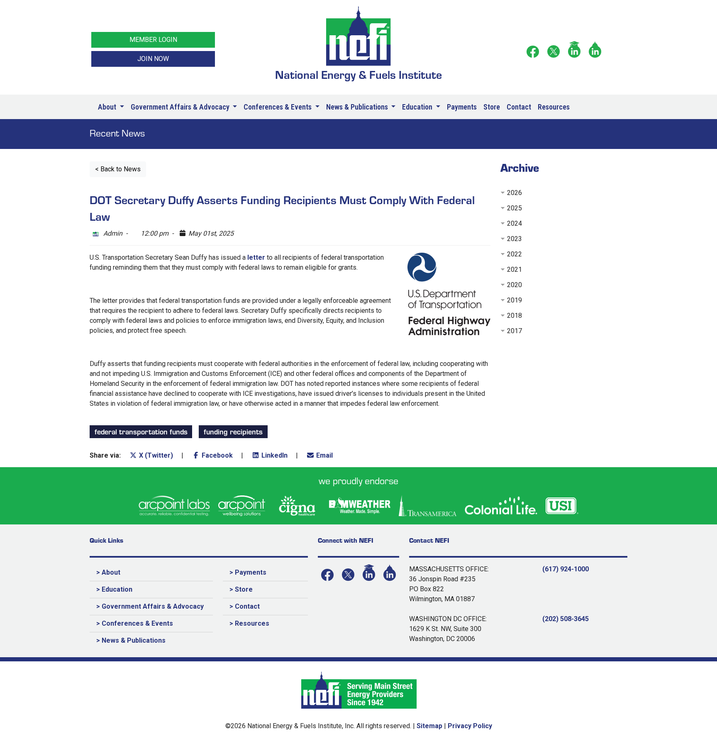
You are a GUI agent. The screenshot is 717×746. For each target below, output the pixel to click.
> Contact (244, 606)
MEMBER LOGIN (153, 40)
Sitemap (429, 726)
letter (256, 257)
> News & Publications (131, 640)
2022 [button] (514, 254)
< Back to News (118, 169)
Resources (554, 106)
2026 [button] (514, 193)
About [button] (108, 106)
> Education (114, 589)
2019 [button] (514, 300)
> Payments (247, 572)
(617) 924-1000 (565, 569)
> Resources (249, 623)
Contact (519, 106)
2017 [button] (514, 331)
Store (491, 106)
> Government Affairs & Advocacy (150, 606)
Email (324, 455)
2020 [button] (514, 285)
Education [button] (418, 106)
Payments (462, 106)
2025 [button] (514, 208)
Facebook (216, 455)
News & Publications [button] (358, 106)
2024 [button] (514, 223)
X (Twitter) (155, 455)
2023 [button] (514, 239)
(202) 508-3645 (565, 619)
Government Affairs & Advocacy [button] (181, 106)
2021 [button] (514, 269)
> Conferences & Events (134, 623)
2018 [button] (514, 315)
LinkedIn (274, 455)
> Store (241, 589)
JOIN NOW (153, 59)
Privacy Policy (470, 726)
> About (108, 572)
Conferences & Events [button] (278, 106)
